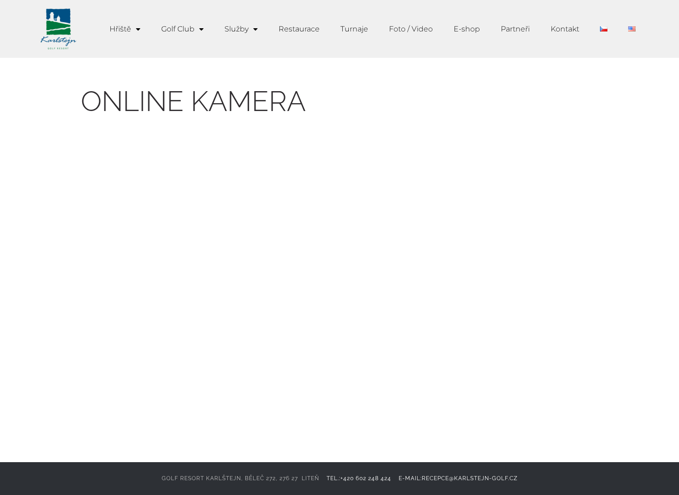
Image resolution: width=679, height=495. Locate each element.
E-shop (467, 29)
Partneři (515, 29)
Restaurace (299, 29)
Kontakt (565, 29)
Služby (236, 29)
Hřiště (120, 29)
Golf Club (177, 29)
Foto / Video (411, 29)
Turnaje (354, 29)
